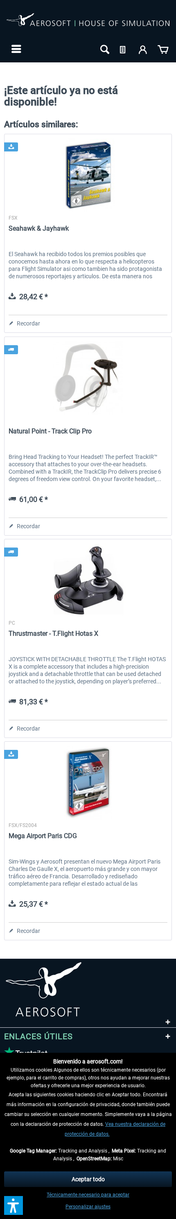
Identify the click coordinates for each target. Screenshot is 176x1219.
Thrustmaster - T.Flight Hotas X (53, 633)
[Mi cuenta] (143, 49)
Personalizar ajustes (88, 1207)
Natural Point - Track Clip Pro (50, 431)
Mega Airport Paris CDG (43, 836)
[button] (13, 1205)
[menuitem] (15, 49)
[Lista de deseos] (123, 49)
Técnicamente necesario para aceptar (88, 1195)
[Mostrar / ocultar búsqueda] (104, 49)
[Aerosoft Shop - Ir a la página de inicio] (88, 23)
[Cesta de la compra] (163, 49)
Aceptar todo (88, 1179)
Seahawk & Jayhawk (39, 228)
